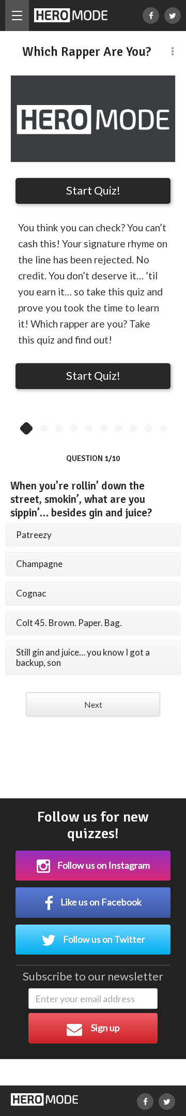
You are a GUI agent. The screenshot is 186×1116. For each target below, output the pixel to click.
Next (93, 704)
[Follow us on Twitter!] (172, 15)
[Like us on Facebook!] (151, 15)
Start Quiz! (93, 190)
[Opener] (17, 15)
